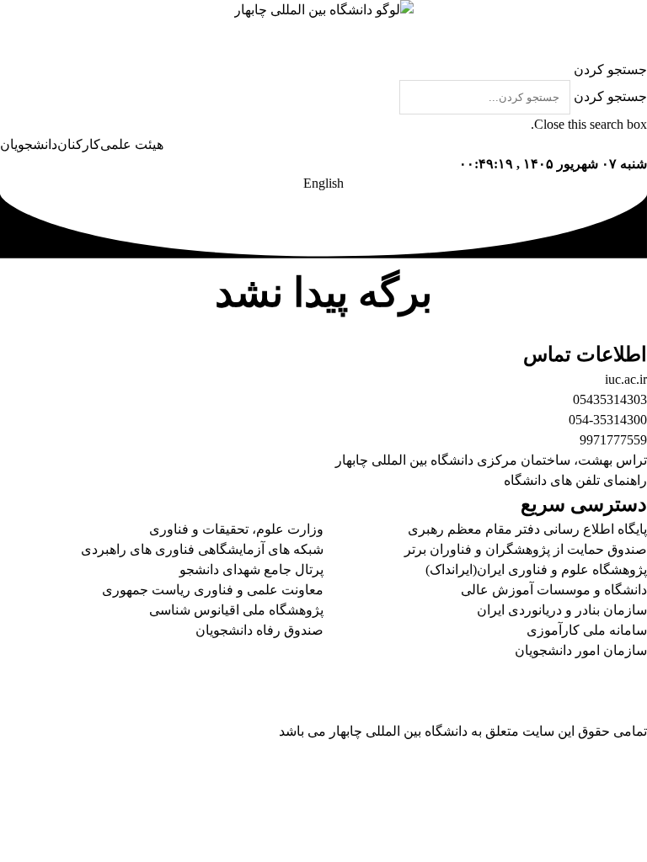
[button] (323, 70)
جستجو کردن (610, 96)
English (323, 183)
